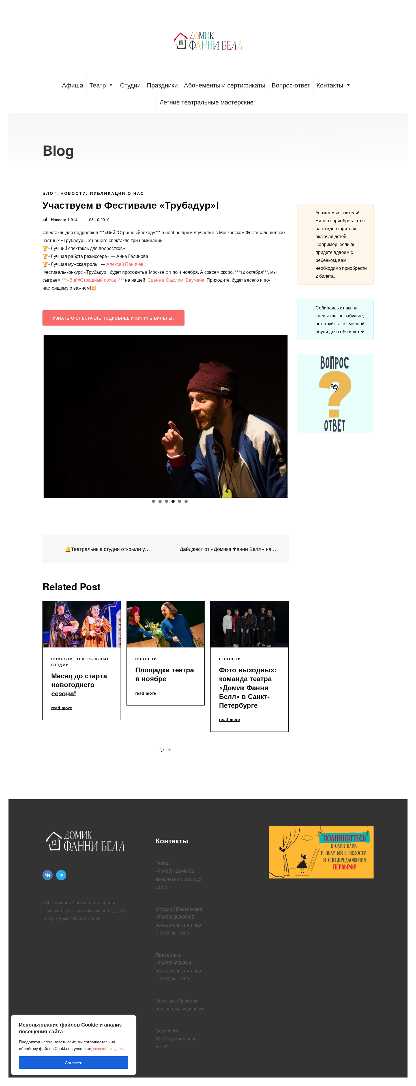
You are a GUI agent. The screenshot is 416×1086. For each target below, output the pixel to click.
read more (61, 708)
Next (296, 415)
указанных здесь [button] (108, 1048)
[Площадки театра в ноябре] (166, 624)
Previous (35, 415)
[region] (73, 1045)
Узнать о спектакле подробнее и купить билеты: (113, 318)
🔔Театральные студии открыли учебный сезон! (107, 549)
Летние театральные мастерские (207, 101)
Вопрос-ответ (291, 84)
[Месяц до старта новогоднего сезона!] (82, 624)
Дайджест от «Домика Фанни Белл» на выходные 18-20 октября (230, 549)
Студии (130, 84)
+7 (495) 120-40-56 (175, 871)
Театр (97, 84)
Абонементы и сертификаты (224, 84)
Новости (73, 193)
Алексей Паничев (124, 264)
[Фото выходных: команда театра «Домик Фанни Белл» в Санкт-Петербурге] (249, 624)
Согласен (73, 1062)
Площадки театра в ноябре (164, 674)
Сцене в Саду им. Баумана (175, 280)
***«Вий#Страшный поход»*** (93, 280)
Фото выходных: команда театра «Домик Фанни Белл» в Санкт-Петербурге (247, 687)
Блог (49, 193)
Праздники (162, 84)
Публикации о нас (117, 193)
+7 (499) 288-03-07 (175, 917)
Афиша (72, 84)
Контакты (329, 84)
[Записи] (165, 549)
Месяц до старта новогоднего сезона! (79, 684)
